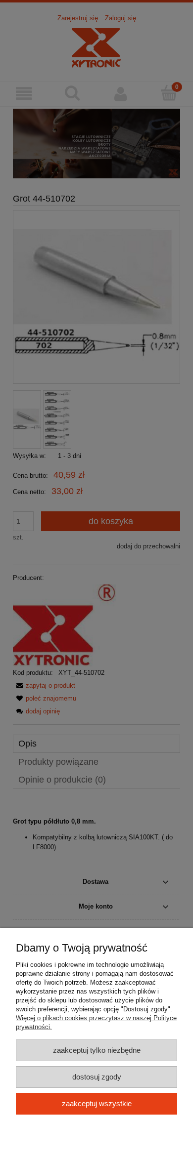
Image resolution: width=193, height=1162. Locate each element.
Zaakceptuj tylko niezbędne (97, 1050)
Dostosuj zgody (96, 1077)
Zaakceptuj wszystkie (97, 1103)
